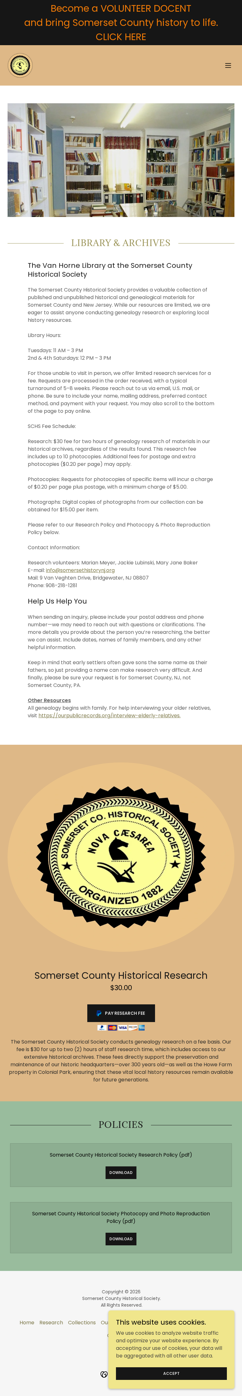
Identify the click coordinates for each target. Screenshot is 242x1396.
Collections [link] (82, 1322)
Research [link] (51, 1322)
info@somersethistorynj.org (80, 570)
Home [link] (27, 1322)
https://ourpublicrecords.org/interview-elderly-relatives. (109, 715)
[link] (20, 65)
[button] (228, 65)
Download (121, 1172)
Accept (171, 1373)
